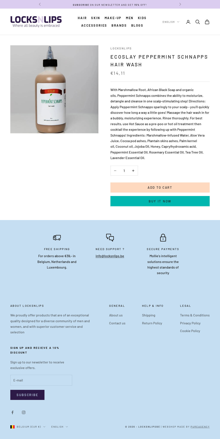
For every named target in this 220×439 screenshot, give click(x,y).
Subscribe (27, 395)
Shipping (148, 315)
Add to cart (160, 187)
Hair (82, 18)
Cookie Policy (190, 331)
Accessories (94, 25)
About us (116, 315)
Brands (119, 25)
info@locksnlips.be (110, 256)
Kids (142, 18)
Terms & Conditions (195, 315)
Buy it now (160, 201)
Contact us (117, 323)
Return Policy (152, 323)
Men (130, 18)
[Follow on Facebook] (12, 412)
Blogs (137, 25)
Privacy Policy (190, 323)
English (169, 21)
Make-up (113, 18)
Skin (95, 18)
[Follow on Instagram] (23, 412)
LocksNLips (121, 48)
